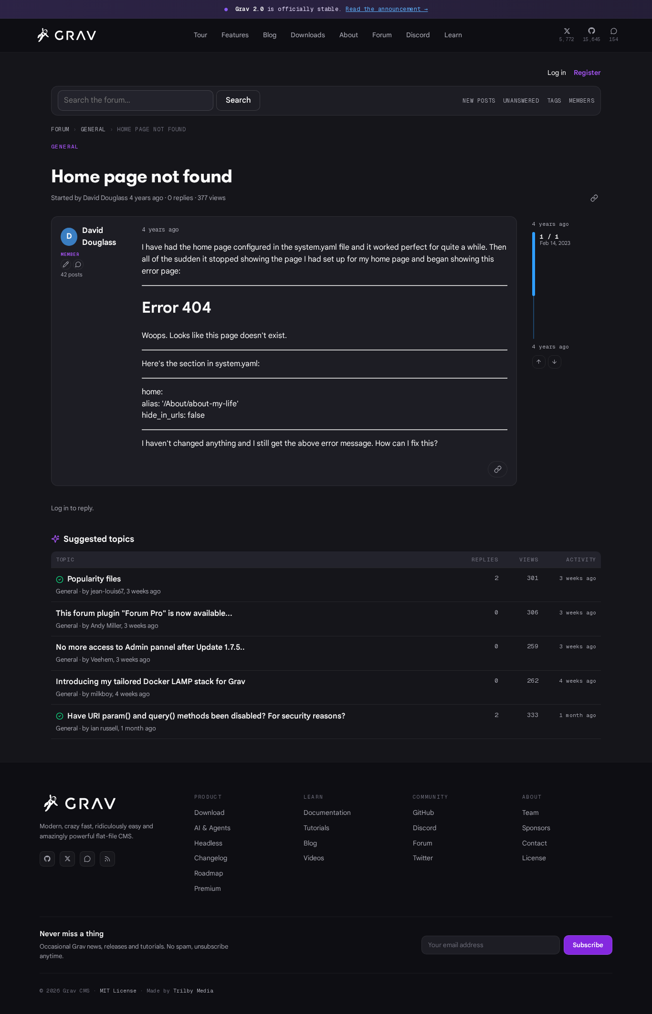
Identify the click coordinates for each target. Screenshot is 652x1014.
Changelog (210, 858)
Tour (200, 35)
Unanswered (521, 100)
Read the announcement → (387, 9)
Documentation (327, 812)
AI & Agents (212, 828)
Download (209, 812)
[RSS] (107, 858)
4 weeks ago (577, 680)
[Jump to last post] (554, 362)
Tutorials (316, 828)
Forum (382, 35)
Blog (269, 35)
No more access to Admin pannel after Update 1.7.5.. (150, 647)
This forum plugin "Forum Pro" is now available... (144, 613)
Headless (208, 843)
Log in (556, 72)
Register (587, 72)
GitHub (423, 812)
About (348, 35)
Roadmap (208, 873)
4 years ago (160, 229)
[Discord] (87, 858)
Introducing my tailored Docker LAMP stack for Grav (150, 682)
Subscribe (588, 945)
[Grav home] (65, 35)
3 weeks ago (577, 578)
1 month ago (577, 715)
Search (238, 100)
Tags (554, 100)
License (534, 858)
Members (581, 100)
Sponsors (536, 828)
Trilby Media (193, 990)
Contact (534, 843)
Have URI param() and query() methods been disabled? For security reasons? (206, 716)
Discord (418, 35)
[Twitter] (67, 858)
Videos (314, 858)
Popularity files (94, 579)
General (93, 129)
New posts (479, 100)
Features (235, 35)
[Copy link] (594, 198)
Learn (453, 35)
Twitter (423, 858)
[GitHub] (47, 858)
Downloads (308, 35)
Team (530, 812)
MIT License (118, 990)
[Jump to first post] (539, 362)
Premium (207, 888)
